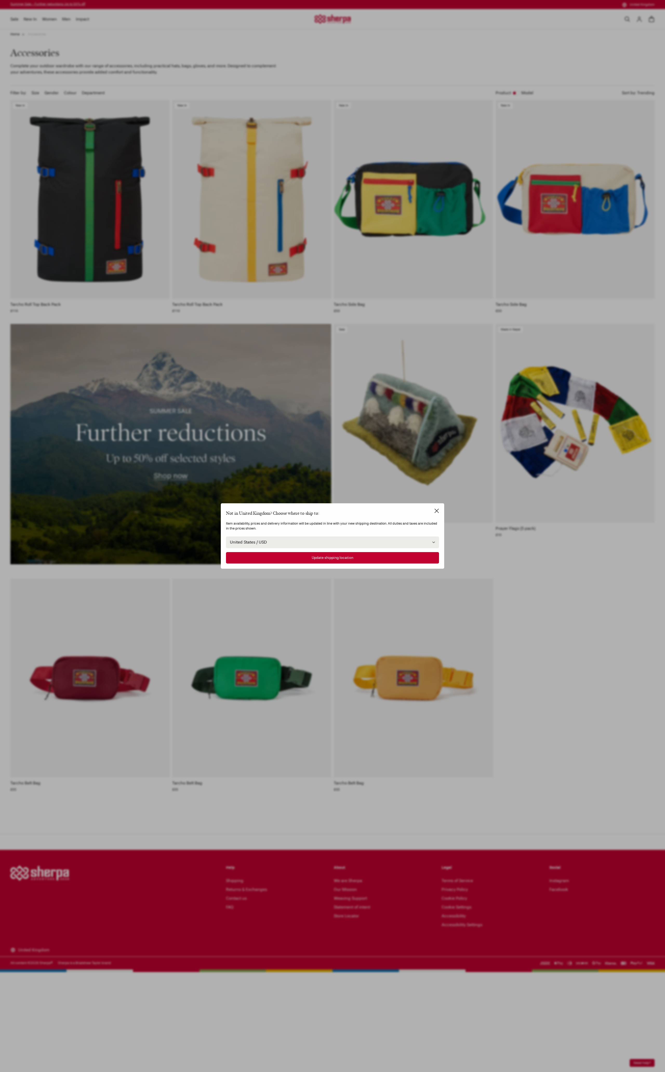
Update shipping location (332, 557)
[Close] (436, 510)
